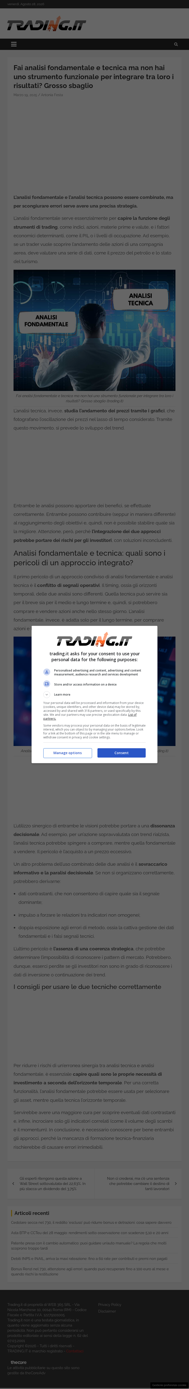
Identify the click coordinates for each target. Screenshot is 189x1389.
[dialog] (95, 694)
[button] (94, 694)
